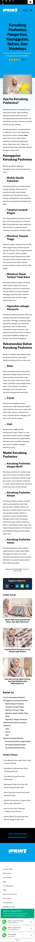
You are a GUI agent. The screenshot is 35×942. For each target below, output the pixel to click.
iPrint (27, 569)
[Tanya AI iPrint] (3, 4)
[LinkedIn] (17, 586)
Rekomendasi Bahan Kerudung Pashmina (14, 724)
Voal (7, 735)
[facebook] (3, 1)
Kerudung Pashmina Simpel (15, 745)
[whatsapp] (13, 1)
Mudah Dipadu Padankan (14, 704)
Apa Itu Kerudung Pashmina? (14, 697)
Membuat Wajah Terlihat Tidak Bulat (16, 714)
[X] (12, 586)
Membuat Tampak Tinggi (14, 710)
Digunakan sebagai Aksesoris (16, 719)
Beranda (6, 53)
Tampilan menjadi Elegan (14, 707)
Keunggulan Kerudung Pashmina (15, 700)
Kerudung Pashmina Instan (15, 748)
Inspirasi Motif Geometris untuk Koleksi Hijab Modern (17, 650)
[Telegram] (27, 586)
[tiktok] (9, 1)
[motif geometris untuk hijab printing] (17, 628)
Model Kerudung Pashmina (13, 738)
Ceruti (7, 732)
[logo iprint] (10, 9)
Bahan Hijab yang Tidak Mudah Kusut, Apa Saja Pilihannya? (17, 621)
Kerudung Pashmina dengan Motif (18, 741)
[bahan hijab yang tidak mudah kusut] (17, 599)
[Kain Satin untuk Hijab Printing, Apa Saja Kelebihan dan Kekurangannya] (17, 658)
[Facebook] (7, 586)
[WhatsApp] (22, 586)
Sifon (7, 729)
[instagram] (6, 1)
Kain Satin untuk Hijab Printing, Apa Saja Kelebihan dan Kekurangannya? (17, 681)
